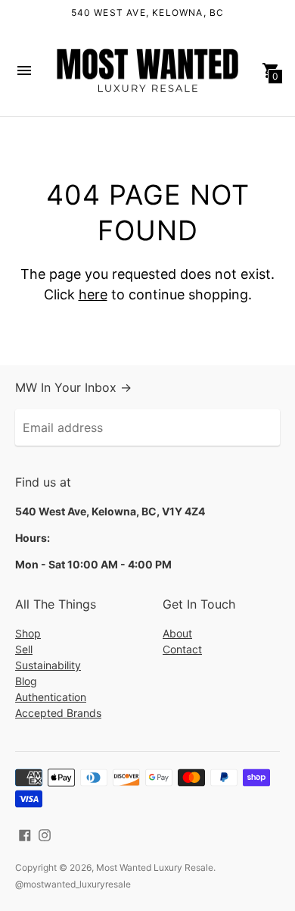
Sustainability (48, 665)
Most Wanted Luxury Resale (154, 867)
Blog (26, 681)
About (177, 633)
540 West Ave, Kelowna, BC (148, 12)
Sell (24, 649)
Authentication (50, 696)
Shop (28, 633)
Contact (182, 649)
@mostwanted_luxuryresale (73, 884)
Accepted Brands (58, 712)
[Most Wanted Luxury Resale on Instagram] (45, 833)
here (93, 294)
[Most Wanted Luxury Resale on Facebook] (25, 833)
